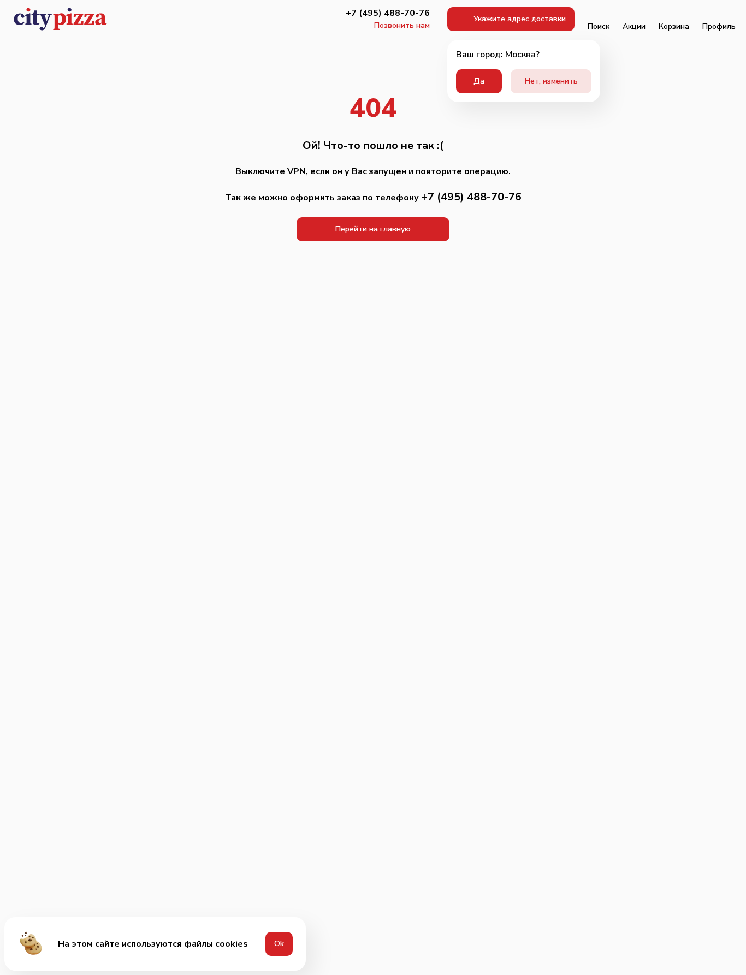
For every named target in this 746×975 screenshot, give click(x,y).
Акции (634, 26)
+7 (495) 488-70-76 (388, 13)
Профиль (719, 26)
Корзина (674, 26)
